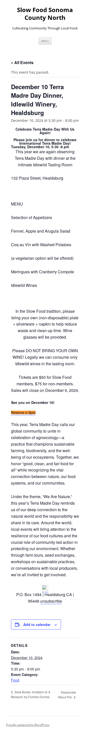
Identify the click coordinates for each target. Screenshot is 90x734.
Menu (45, 41)
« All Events (22, 62)
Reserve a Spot (23, 412)
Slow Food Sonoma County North (45, 14)
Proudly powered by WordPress (28, 725)
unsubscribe (51, 601)
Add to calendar (36, 624)
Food (15, 680)
